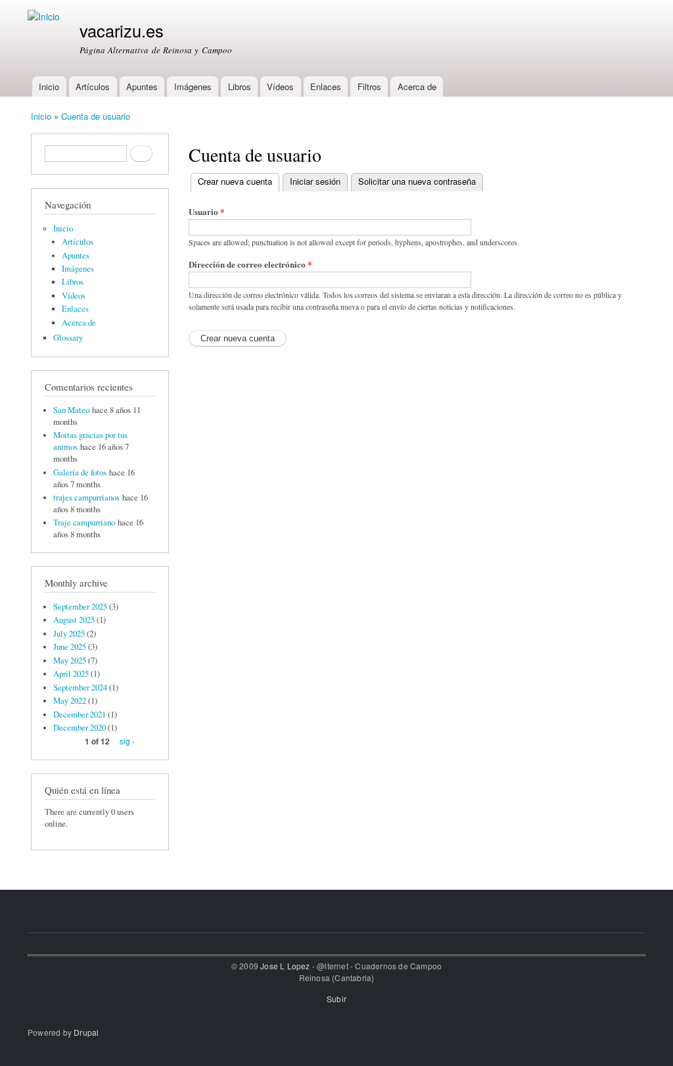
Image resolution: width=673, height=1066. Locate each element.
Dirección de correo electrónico (250, 264)
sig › (127, 740)
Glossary (68, 337)
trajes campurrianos (86, 497)
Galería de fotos (79, 472)
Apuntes (142, 86)
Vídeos (280, 86)
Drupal (86, 1032)
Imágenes (193, 86)
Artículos (93, 86)
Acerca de (417, 86)
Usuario (207, 211)
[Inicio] (45, 17)
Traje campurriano (84, 522)
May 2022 (69, 700)
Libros (239, 86)
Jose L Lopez (285, 965)
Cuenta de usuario (95, 116)
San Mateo (71, 410)
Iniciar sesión (315, 181)
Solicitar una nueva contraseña (417, 181)
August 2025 (74, 619)
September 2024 (80, 687)
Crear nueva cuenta (238, 181)
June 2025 (69, 646)
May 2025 (69, 660)
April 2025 (71, 673)
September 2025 (80, 606)
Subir (336, 998)
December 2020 (79, 727)
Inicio (49, 86)
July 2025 (69, 633)
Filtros (369, 86)
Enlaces (325, 86)
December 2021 (79, 714)
